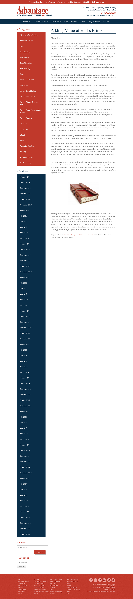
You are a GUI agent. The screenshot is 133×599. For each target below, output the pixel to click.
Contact (106, 21)
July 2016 (23, 350)
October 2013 (25, 534)
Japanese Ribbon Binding (41, 591)
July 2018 (23, 216)
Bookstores (24, 85)
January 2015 (25, 450)
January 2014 (25, 517)
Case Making (21, 583)
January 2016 (25, 383)
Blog (66, 21)
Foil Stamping (54, 585)
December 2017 (25, 255)
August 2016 (24, 344)
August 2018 (24, 210)
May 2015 (23, 428)
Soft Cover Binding (72, 579)
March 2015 (24, 439)
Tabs (51, 589)
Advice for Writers (26, 40)
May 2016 (23, 361)
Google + (74, 235)
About (83, 21)
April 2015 (24, 433)
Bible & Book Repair (56, 581)
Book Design (24, 57)
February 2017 (25, 311)
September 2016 (26, 339)
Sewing (52, 587)
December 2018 (25, 188)
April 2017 (24, 299)
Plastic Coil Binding (56, 591)
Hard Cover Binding (56, 579)
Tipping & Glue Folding (73, 589)
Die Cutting (53, 583)
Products (26, 21)
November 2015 (25, 394)
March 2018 (24, 238)
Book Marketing (26, 63)
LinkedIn (90, 235)
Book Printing (25, 68)
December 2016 (25, 322)
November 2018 (25, 193)
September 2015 (26, 406)
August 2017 (24, 277)
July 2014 (23, 484)
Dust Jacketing (22, 585)
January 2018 (25, 249)
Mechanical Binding (23, 581)
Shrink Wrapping (72, 587)
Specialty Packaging (40, 589)
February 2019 (25, 177)
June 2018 (23, 221)
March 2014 (24, 506)
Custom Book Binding (28, 91)
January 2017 (25, 316)
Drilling (69, 583)
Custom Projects (26, 118)
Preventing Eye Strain (28, 146)
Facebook (67, 235)
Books (22, 74)
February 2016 (25, 378)
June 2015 (23, 422)
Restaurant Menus (26, 157)
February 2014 (25, 512)
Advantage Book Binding (29, 35)
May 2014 (23, 495)
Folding (69, 585)
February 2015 (25, 445)
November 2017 (25, 260)
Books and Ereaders (27, 79)
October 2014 (25, 467)
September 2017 (26, 272)
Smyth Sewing (22, 589)
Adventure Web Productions (107, 591)
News (22, 140)
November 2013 (25, 528)
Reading (23, 151)
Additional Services (40, 21)
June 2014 (23, 489)
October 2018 (25, 199)
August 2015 (24, 411)
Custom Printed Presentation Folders (30, 111)
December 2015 (25, 389)
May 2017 (23, 294)
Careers (74, 21)
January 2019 (25, 182)
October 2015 (25, 400)
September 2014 (26, 473)
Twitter (81, 235)
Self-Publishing (25, 163)
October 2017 (25, 266)
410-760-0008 (108, 13)
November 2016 (25, 327)
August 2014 (24, 478)
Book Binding (25, 52)
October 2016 (25, 333)
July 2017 (23, 283)
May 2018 (23, 227)
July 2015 (23, 417)
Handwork (21, 587)
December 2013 (25, 523)
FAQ (68, 594)
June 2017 (23, 288)
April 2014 (24, 500)
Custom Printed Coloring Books (29, 103)
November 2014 (25, 461)
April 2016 (24, 367)
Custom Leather (39, 583)
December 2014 (25, 456)
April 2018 (24, 232)
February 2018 (25, 244)
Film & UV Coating (39, 585)
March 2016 (24, 372)
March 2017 (24, 305)
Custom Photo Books (27, 96)
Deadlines (23, 123)
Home (19, 579)
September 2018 (26, 205)
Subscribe (21, 566)
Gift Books (24, 129)
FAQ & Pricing (94, 21)
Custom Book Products (41, 581)
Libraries (23, 135)
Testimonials (56, 21)
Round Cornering (39, 587)
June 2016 (23, 355)
